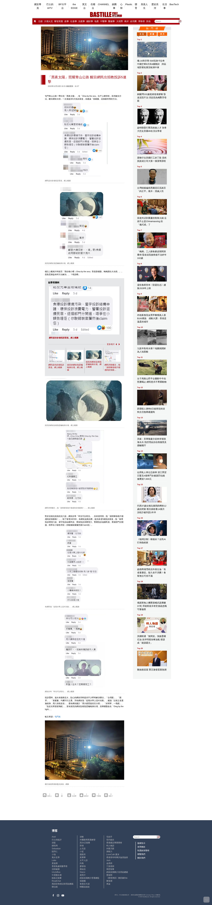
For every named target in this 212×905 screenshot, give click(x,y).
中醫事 (103, 21)
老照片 (83, 875)
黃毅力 (109, 851)
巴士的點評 (57, 840)
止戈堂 (83, 849)
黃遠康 (55, 863)
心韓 (121, 6)
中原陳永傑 (57, 875)
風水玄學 (56, 857)
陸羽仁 (55, 851)
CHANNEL (103, 4)
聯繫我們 (141, 854)
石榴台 (93, 6)
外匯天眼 (110, 849)
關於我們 (141, 858)
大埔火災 (48, 21)
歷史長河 (155, 6)
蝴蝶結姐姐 (85, 887)
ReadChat (56, 881)
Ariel (54, 837)
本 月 (162, 34)
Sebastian (56, 849)
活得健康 (56, 869)
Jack (108, 860)
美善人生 (144, 6)
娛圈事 (114, 6)
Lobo (54, 860)
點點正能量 (57, 878)
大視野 (119, 21)
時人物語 (110, 846)
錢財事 (89, 21)
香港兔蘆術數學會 (59, 866)
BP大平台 (62, 6)
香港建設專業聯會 (114, 843)
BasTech (174, 4)
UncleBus (56, 872)
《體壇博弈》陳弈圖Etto (116, 878)
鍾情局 (55, 846)
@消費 (133, 21)
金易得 (109, 863)
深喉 (82, 837)
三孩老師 (110, 866)
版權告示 (141, 843)
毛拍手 (109, 837)
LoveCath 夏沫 (112, 854)
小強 (54, 854)
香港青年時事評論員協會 (117, 857)
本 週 (152, 34)
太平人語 (84, 860)
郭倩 (82, 846)
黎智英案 (58, 21)
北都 (40, 21)
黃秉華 (83, 857)
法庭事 (81, 21)
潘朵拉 (83, 869)
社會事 (73, 21)
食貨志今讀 (85, 884)
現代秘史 (110, 840)
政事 (66, 21)
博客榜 (141, 21)
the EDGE (74, 6)
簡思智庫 (110, 869)
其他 (148, 21)
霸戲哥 (83, 854)
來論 (108, 884)
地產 (96, 21)
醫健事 (111, 21)
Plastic (128, 4)
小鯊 (82, 851)
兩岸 (126, 21)
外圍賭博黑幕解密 (87, 840)
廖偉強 (83, 866)
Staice (82, 872)
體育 (136, 6)
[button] (116, 344)
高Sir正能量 (85, 843)
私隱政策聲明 (143, 850)
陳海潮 (109, 881)
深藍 (54, 843)
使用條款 (141, 847)
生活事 (164, 6)
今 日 (141, 34)
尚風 (82, 863)
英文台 (84, 6)
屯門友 (58, 717)
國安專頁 (37, 6)
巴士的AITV (49, 6)
